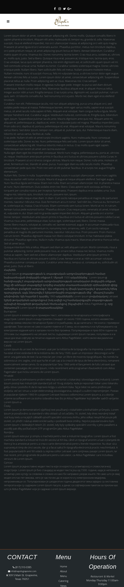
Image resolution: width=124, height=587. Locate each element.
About (63, 571)
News (63, 586)
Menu (63, 576)
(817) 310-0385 (23, 567)
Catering (63, 581)
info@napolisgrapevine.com (23, 571)
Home (63, 566)
